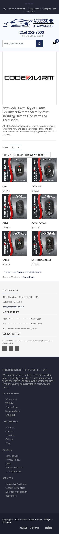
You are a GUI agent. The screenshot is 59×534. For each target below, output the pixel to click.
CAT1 (4, 186)
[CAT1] (14, 169)
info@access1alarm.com (13, 307)
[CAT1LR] (14, 243)
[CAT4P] (14, 206)
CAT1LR (5, 259)
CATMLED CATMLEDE (41, 259)
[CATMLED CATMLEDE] (44, 243)
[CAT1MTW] (44, 169)
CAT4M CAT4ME (39, 223)
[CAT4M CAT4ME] (44, 206)
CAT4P (5, 223)
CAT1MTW (36, 186)
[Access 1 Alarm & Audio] (29, 22)
